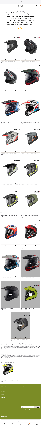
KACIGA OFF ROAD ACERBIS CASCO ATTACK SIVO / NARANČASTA (20, 339)
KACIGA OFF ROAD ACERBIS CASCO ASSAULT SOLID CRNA (9, 61)
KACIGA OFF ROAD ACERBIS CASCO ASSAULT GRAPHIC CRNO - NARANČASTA (30, 153)
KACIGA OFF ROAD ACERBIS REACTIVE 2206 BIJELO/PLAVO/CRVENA (10, 246)
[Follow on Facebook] (18, 421)
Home (17, 11)
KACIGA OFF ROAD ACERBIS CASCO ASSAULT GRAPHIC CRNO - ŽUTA (10, 184)
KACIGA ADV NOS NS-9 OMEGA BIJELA (6, 277)
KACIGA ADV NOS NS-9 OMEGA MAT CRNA (7, 308)
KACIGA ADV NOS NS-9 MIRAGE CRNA (6, 122)
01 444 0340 (20, 1)
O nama (2, 388)
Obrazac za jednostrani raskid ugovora (6, 398)
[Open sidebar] (1, 214)
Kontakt (2, 390)
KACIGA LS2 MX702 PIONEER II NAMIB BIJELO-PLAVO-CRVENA (30, 122)
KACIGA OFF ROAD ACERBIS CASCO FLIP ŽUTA (27, 308)
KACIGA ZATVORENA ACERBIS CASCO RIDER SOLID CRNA (29, 61)
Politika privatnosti (3, 394)
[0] (39, 5)
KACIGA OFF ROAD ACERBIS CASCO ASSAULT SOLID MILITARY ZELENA (29, 216)
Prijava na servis (3, 397)
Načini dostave (3, 391)
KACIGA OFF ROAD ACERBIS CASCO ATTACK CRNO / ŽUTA (9, 215)
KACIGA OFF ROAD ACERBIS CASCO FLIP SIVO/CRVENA (29, 246)
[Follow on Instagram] (19, 421)
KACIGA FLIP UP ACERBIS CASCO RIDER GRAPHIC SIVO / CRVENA (10, 153)
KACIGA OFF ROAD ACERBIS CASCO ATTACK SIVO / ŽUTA (29, 184)
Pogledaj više (20, 28)
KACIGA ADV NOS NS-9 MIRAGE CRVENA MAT (27, 277)
